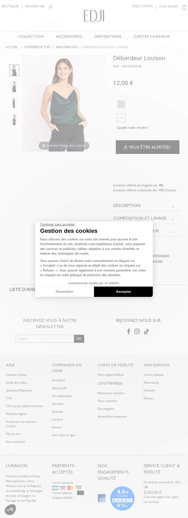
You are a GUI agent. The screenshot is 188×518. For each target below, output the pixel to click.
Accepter (123, 291)
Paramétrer (64, 291)
